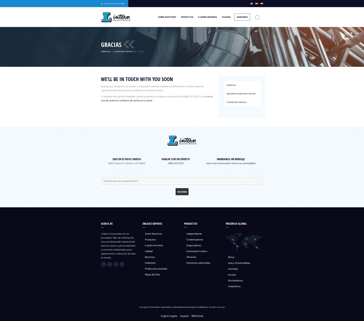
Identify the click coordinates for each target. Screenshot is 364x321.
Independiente (194, 233)
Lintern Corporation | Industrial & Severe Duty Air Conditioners (181, 307)
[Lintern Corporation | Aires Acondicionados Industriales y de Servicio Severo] (116, 17)
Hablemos (242, 17)
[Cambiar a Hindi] (261, 3)
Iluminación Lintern (196, 251)
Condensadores (194, 239)
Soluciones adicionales (198, 262)
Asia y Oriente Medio (239, 263)
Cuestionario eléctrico (237, 102)
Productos (187, 17)
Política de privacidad (156, 268)
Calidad (226, 17)
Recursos (150, 257)
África (231, 257)
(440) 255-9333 (176, 163)
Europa (232, 274)
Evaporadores (193, 245)
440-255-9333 (119, 3)
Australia (233, 268)
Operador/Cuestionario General (241, 93)
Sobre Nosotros (167, 17)
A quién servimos (207, 17)
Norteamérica (235, 280)
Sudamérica (234, 286)
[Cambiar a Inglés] (251, 3)
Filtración (191, 257)
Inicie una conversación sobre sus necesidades (231, 163)
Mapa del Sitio (152, 274)
